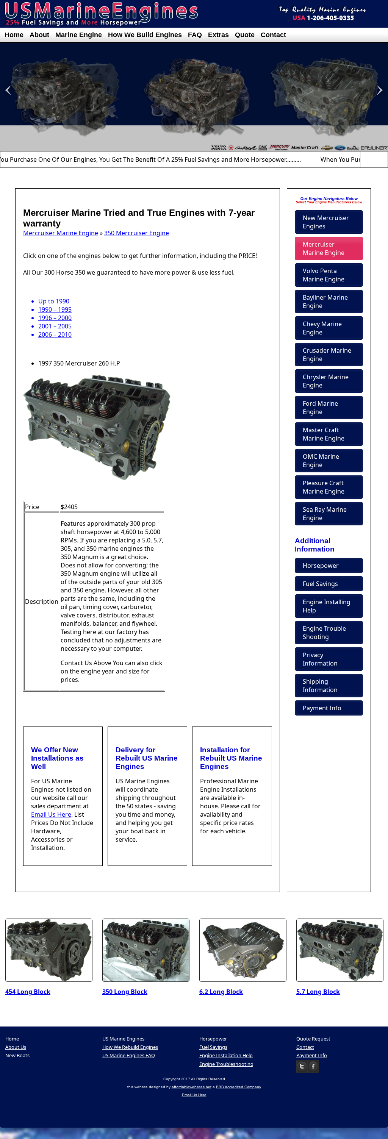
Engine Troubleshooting (226, 1064)
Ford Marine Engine (320, 407)
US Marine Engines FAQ (128, 1055)
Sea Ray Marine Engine (325, 513)
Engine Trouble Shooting (324, 632)
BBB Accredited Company (238, 1087)
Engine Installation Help (226, 1055)
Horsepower (321, 565)
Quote (245, 35)
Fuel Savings (320, 584)
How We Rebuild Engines (130, 1047)
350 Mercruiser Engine (136, 233)
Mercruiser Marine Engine (60, 233)
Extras (218, 35)
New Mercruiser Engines (326, 222)
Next (383, 159)
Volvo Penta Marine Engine (323, 275)
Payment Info (322, 708)
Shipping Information (320, 685)
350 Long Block (124, 991)
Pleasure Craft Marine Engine (323, 487)
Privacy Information (320, 659)
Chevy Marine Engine (322, 328)
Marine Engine (78, 35)
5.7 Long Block (318, 991)
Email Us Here (51, 814)
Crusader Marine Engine (327, 354)
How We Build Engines (145, 35)
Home (14, 35)
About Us (15, 1047)
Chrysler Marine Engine (326, 381)
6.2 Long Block (221, 991)
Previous (364, 159)
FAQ (195, 35)
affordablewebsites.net (191, 1087)
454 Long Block (27, 991)
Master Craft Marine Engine (323, 434)
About (39, 35)
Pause (374, 159)
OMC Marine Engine (321, 460)
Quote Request (313, 1038)
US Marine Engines (123, 1038)
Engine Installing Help (326, 606)
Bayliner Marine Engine (325, 301)
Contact (273, 35)
